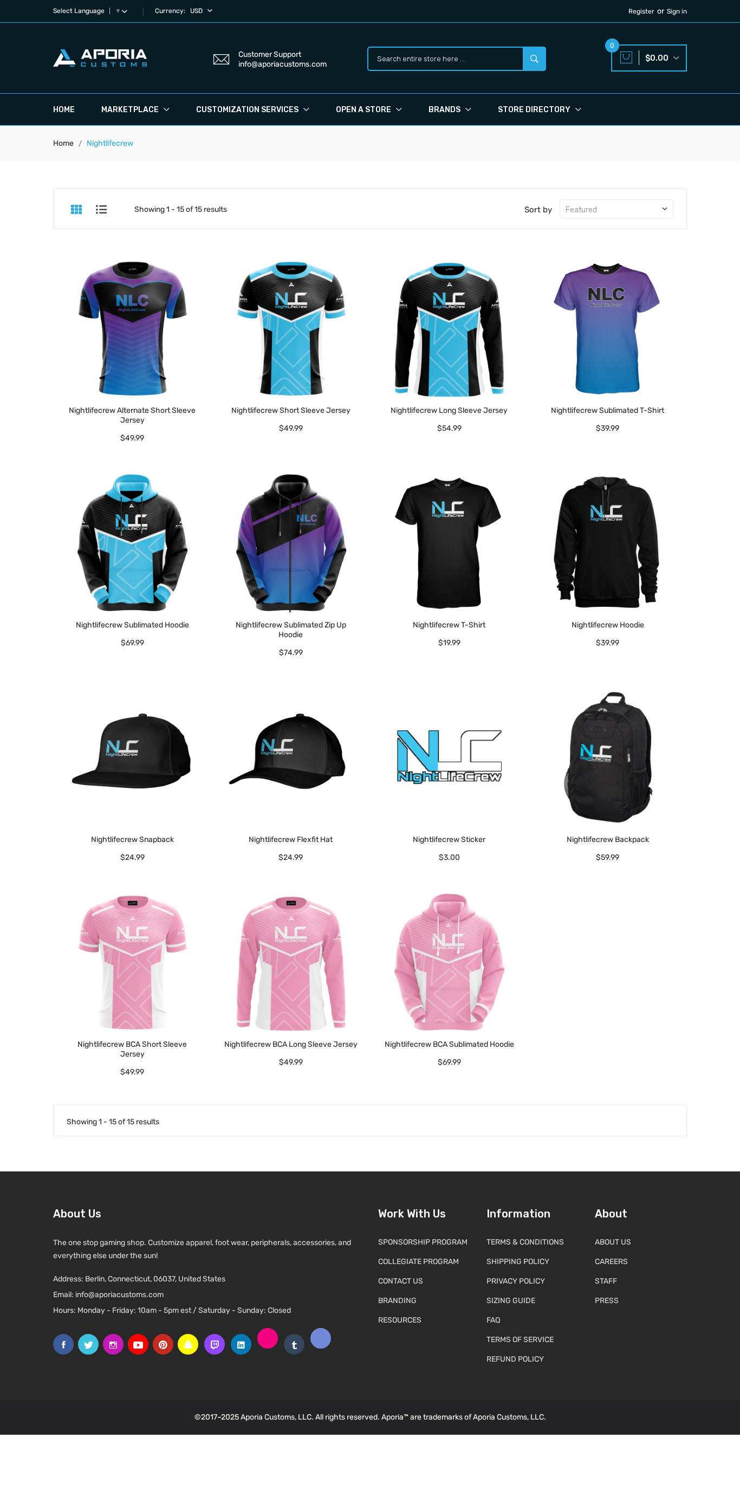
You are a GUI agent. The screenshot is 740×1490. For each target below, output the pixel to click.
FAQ (493, 1320)
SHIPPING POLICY (517, 1261)
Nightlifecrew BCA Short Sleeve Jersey (132, 1049)
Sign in (677, 11)
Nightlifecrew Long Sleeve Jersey (449, 410)
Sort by (538, 210)
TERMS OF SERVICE (520, 1339)
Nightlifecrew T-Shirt (449, 625)
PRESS (607, 1300)
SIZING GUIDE (510, 1300)
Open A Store (364, 109)
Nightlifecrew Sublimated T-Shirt (607, 410)
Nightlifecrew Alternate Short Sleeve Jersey (132, 415)
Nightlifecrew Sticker (449, 839)
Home (64, 109)
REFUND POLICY (515, 1359)
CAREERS (611, 1261)
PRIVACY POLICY (515, 1281)
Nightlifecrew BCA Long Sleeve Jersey (291, 1044)
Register (641, 11)
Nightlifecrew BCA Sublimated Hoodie (449, 1044)
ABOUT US (613, 1242)
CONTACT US (400, 1281)
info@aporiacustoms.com (119, 1294)
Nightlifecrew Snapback (132, 839)
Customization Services (248, 109)
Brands (445, 109)
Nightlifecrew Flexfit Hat (291, 839)
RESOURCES (399, 1320)
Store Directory (535, 109)
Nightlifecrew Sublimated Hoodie (132, 625)
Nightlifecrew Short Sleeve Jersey (290, 410)
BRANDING (397, 1300)
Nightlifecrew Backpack (608, 839)
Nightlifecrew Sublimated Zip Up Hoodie (291, 629)
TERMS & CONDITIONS (525, 1242)
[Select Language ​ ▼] (126, 11)
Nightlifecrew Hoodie (608, 625)
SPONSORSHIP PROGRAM (423, 1242)
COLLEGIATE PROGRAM (418, 1261)
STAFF (606, 1281)
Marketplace (130, 109)
